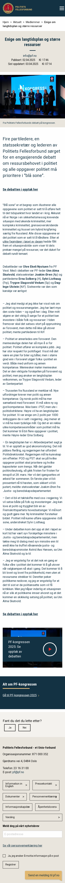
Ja (9, 727)
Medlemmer (33, 22)
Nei (24, 727)
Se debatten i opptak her (20, 189)
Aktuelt (17, 22)
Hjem (6, 22)
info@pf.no (30, 55)
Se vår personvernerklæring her (22, 845)
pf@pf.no (18, 772)
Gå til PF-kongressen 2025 (20, 695)
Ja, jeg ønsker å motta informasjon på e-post (33, 855)
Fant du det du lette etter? (22, 721)
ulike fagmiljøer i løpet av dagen (23, 241)
